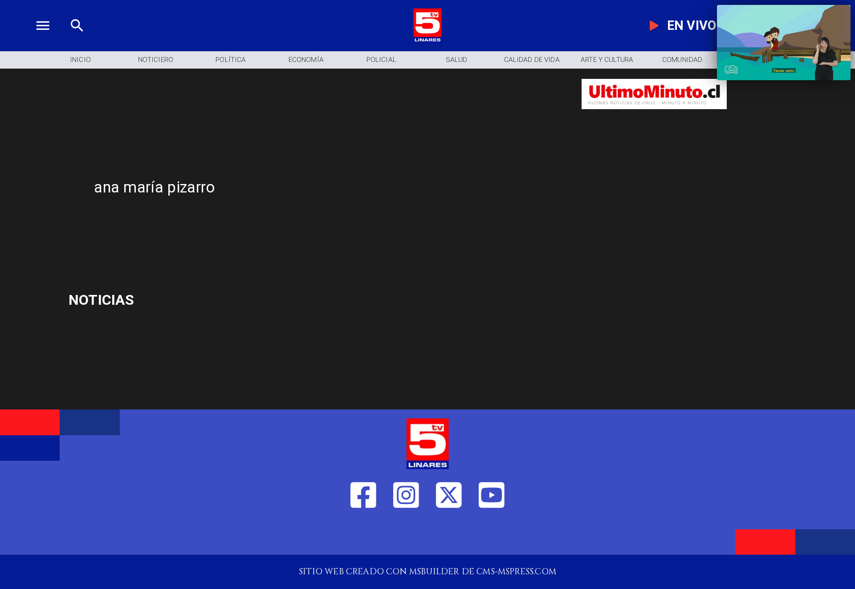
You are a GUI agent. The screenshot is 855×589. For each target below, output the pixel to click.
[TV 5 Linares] (77, 40)
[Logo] (427, 40)
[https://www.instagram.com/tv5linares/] (406, 535)
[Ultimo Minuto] (654, 115)
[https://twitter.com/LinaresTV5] (449, 535)
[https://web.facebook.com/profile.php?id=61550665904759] (363, 535)
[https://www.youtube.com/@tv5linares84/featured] (492, 535)
